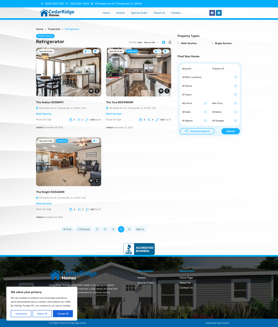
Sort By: (133, 42)
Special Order (139, 12)
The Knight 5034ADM (50, 192)
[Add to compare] (97, 91)
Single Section (223, 43)
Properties (54, 29)
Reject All (42, 313)
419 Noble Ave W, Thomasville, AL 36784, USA (62, 108)
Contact (176, 12)
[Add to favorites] (91, 91)
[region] (41, 304)
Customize (21, 313)
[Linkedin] (219, 13)
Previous (85, 229)
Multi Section (44, 113)
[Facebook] (212, 13)
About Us (159, 12)
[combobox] (148, 42)
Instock (120, 12)
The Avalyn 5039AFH (49, 102)
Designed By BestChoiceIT (217, 323)
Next (139, 229)
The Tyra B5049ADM (119, 102)
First (68, 229)
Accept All (63, 313)
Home (106, 12)
